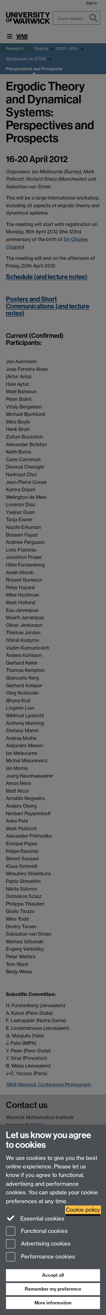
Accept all (53, 1275)
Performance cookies (47, 1256)
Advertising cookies (45, 1244)
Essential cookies (41, 1218)
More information (53, 1303)
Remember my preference (53, 1289)
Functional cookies (43, 1231)
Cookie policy (83, 1209)
